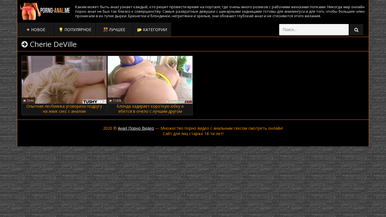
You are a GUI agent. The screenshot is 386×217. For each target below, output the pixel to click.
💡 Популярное (74, 29)
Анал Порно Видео (136, 128)
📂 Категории (152, 29)
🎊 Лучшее (114, 29)
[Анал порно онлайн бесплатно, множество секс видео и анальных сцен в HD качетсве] (45, 11)
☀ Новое (35, 29)
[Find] (356, 29)
